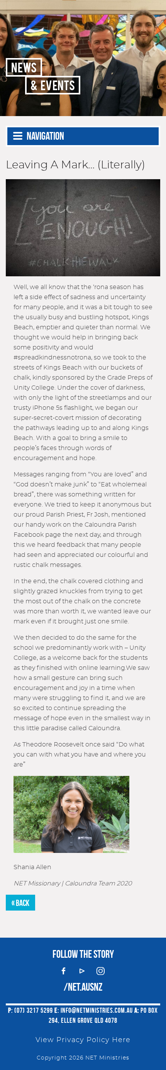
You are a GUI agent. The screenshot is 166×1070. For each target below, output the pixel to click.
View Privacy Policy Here (83, 1040)
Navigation (45, 136)
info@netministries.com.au (97, 1010)
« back (20, 902)
